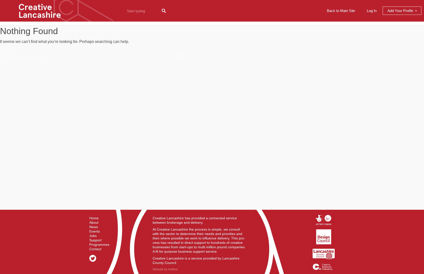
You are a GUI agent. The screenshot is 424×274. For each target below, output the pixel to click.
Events (94, 231)
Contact (95, 249)
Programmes (99, 245)
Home (94, 218)
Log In (372, 11)
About (93, 222)
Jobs (93, 236)
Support (95, 240)
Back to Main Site (341, 11)
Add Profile (400, 11)
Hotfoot (173, 269)
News (93, 227)
